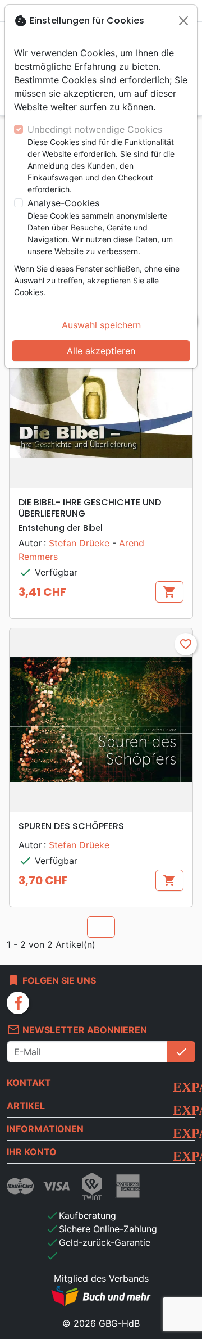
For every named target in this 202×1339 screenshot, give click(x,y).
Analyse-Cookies (63, 203)
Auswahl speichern (101, 325)
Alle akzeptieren (101, 350)
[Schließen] (183, 21)
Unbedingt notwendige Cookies (94, 129)
